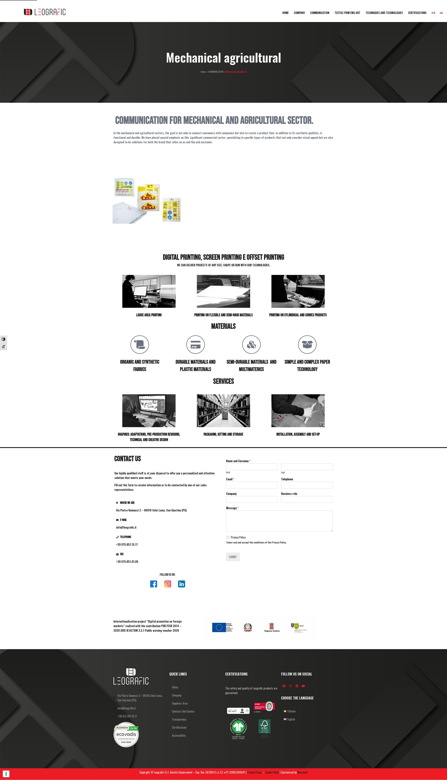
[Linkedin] (297, 686)
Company (231, 494)
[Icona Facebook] (154, 584)
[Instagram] (290, 686)
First (228, 472)
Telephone (287, 479)
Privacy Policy (238, 537)
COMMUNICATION (319, 13)
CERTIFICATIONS (417, 13)
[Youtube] (303, 686)
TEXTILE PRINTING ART (347, 13)
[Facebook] (284, 686)
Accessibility (179, 735)
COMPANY (299, 13)
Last (283, 472)
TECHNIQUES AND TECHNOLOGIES (384, 13)
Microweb (302, 772)
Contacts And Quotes (183, 711)
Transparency (179, 719)
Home (203, 71)
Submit (233, 557)
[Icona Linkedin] (182, 584)
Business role (289, 494)
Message (232, 508)
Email (230, 479)
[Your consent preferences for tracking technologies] (6, 774)
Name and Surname (238, 461)
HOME (285, 13)
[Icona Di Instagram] (168, 584)
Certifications (179, 727)
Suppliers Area (180, 703)
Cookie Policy (272, 772)
